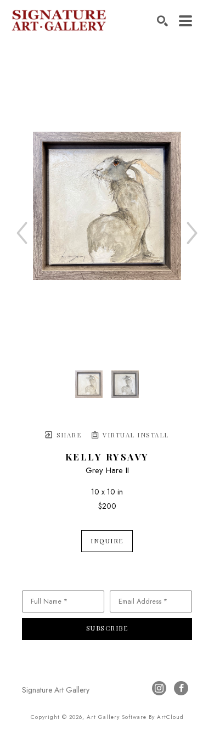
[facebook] (181, 688)
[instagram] (159, 688)
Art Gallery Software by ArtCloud (135, 717)
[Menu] (185, 20)
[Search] (162, 20)
